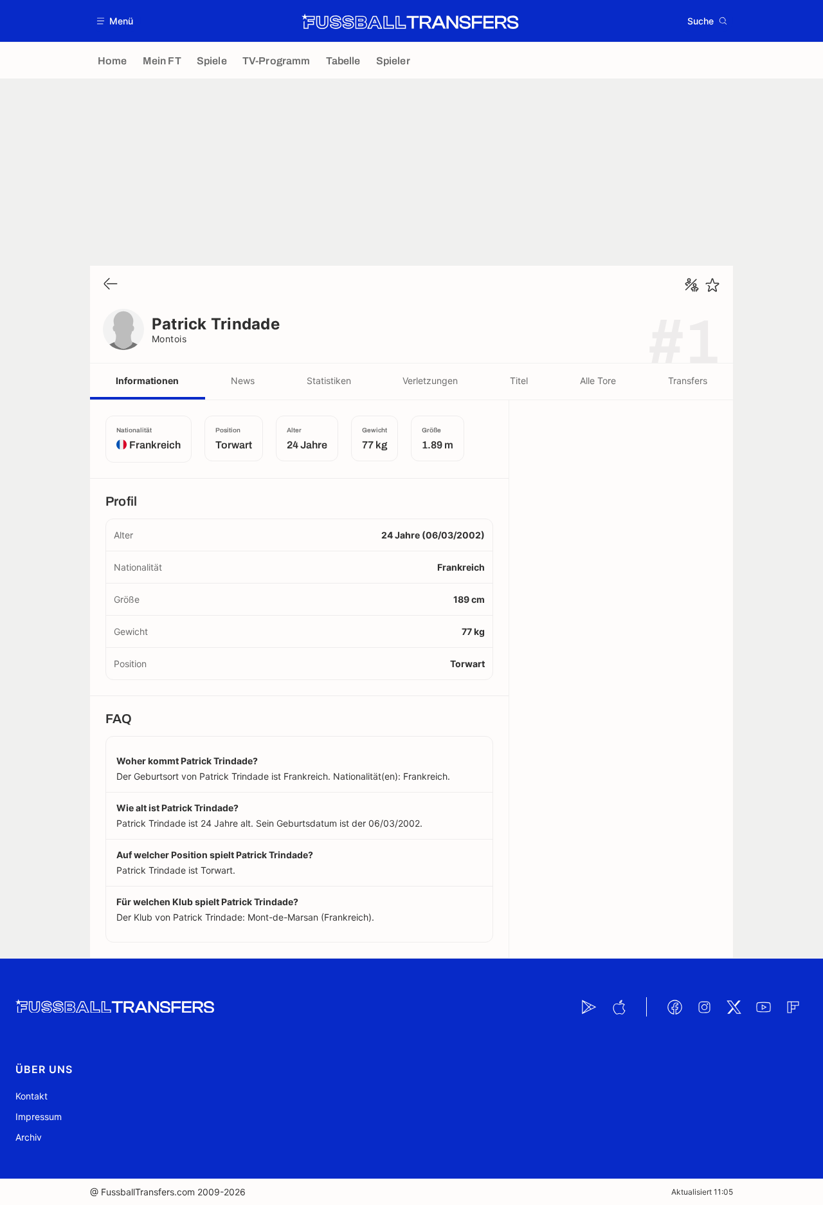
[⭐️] (712, 285)
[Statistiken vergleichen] (692, 285)
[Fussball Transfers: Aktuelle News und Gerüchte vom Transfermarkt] (410, 21)
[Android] (589, 1006)
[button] (115, 21)
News (243, 380)
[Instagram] (704, 1006)
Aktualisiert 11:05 (702, 1192)
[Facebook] (674, 1006)
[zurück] (110, 284)
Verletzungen (430, 380)
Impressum (38, 1116)
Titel (519, 380)
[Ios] (618, 1006)
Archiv (28, 1137)
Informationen (147, 380)
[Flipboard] (792, 1006)
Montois (169, 338)
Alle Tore (598, 380)
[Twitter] (733, 1006)
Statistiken (329, 380)
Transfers (687, 380)
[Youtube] (763, 1006)
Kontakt (31, 1095)
